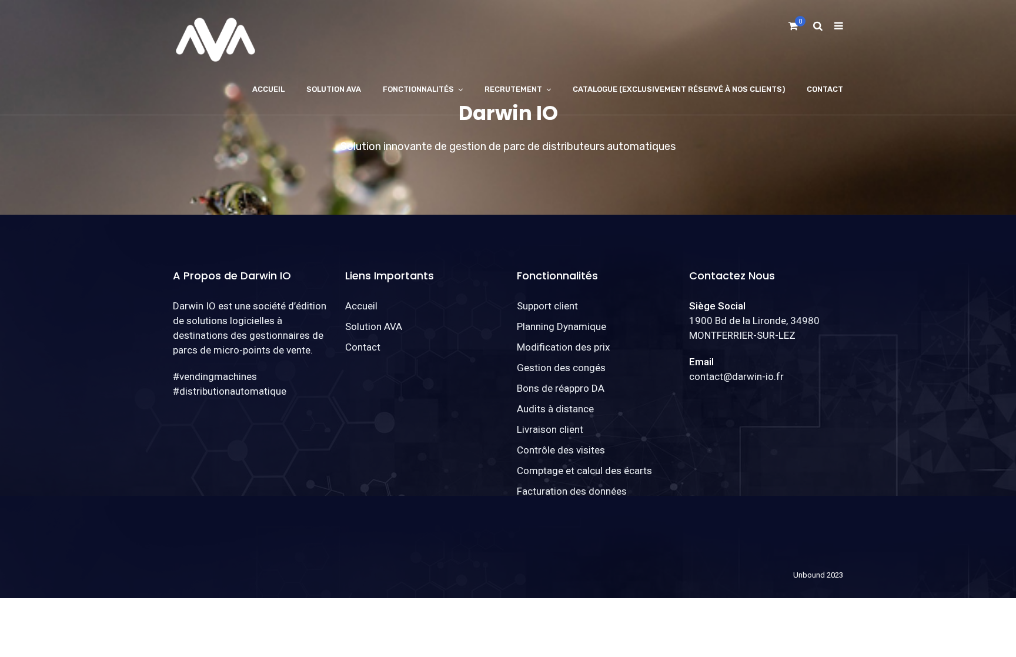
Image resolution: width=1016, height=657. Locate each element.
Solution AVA (333, 89)
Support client (547, 306)
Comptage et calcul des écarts (584, 470)
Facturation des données (572, 491)
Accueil (268, 89)
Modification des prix (563, 347)
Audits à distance (555, 409)
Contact (825, 89)
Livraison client (550, 429)
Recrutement (513, 89)
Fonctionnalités (418, 89)
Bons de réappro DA (560, 388)
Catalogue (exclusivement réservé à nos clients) (679, 89)
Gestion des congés (561, 367)
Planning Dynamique (561, 326)
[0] (793, 29)
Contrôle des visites (561, 450)
